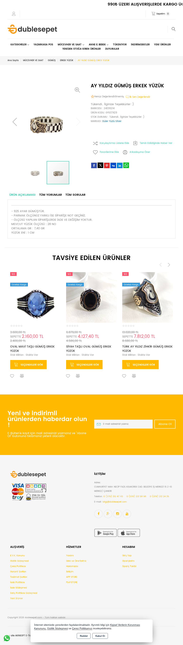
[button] (78, 90)
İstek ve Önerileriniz (76, 561)
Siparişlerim (128, 561)
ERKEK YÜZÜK (66, 60)
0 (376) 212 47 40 (113, 496)
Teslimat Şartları (18, 577)
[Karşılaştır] (22, 376)
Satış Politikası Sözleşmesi (23, 593)
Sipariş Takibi (129, 566)
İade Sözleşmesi (18, 587)
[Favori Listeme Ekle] (12, 376)
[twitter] (100, 165)
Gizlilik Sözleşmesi (19, 561)
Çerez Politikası (18, 566)
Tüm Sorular (75, 194)
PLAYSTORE (71, 582)
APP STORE (71, 577)
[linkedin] (120, 165)
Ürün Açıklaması (22, 194)
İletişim (69, 571)
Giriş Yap (127, 555)
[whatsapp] (126, 165)
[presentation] (161, 264)
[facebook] (94, 165)
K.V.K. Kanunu (17, 555)
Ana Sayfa (13, 60)
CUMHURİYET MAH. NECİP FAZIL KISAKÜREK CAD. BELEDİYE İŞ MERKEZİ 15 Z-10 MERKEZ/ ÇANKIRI (133, 489)
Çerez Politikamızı (82, 628)
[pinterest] (107, 165)
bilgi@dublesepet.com (115, 502)
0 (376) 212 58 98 (136, 496)
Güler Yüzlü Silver (112, 121)
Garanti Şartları (18, 571)
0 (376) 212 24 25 (159, 496)
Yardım (70, 555)
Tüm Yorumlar (50, 194)
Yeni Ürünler (16, 598)
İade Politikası (17, 582)
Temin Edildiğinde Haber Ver (156, 143)
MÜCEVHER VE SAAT (33, 60)
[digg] (113, 165)
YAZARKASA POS (43, 45)
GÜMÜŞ (52, 60)
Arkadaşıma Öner (140, 152)
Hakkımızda (72, 566)
